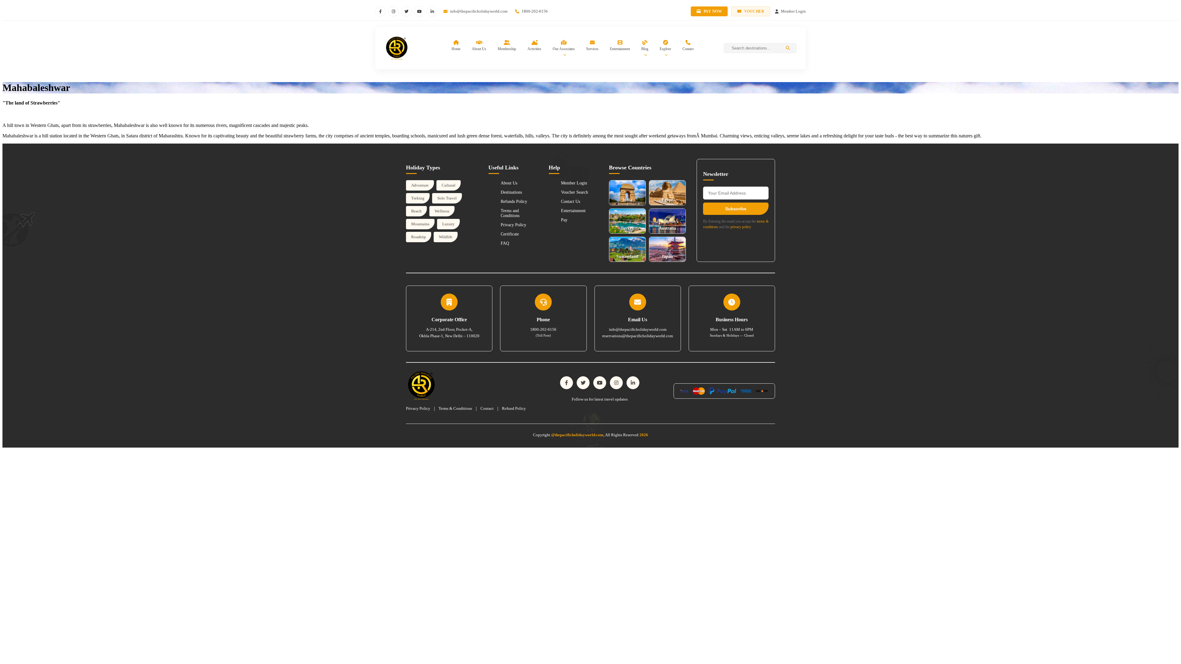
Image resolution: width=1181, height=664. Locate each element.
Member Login (574, 183)
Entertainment (573, 210)
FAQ (505, 243)
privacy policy (740, 227)
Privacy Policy (513, 225)
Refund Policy (514, 408)
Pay (564, 220)
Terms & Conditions (455, 408)
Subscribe (735, 208)
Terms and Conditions (510, 213)
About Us (509, 183)
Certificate (510, 234)
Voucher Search (574, 192)
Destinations (511, 192)
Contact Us (570, 201)
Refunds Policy (514, 201)
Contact (487, 408)
